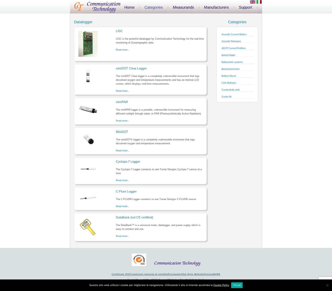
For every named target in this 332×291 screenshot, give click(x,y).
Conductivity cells (231, 89)
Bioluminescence (231, 69)
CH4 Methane (229, 83)
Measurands (183, 7)
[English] (252, 3)
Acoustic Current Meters (234, 34)
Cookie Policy (221, 285)
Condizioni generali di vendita (148, 274)
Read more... (122, 49)
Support (245, 7)
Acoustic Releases (231, 41)
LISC (119, 31)
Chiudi (237, 285)
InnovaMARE (212, 274)
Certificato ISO (120, 274)
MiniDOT (122, 131)
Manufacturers (216, 7)
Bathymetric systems (232, 62)
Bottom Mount (229, 76)
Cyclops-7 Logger (128, 161)
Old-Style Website (193, 274)
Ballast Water (228, 55)
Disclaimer (174, 274)
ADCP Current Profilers (234, 48)
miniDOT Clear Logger (131, 68)
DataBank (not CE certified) (134, 217)
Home (129, 7)
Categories (153, 7)
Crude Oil (227, 96)
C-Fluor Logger (126, 191)
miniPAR (122, 102)
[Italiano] (259, 3)
